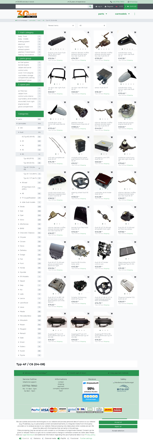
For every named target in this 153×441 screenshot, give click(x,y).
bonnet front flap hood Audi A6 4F (79, 228)
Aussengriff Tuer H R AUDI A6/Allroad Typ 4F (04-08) (56, 335)
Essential (25, 438)
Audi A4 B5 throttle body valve (78, 263)
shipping (61, 384)
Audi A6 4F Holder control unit (101, 263)
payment (61, 386)
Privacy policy (90, 435)
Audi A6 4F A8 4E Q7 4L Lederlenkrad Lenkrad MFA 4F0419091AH (103, 299)
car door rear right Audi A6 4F (56, 88)
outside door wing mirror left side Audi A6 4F (56, 124)
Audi (38, 20)
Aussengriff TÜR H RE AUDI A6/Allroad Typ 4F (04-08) (103, 335)
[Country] (116, 6)
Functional (74, 438)
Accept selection (118, 431)
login (61, 391)
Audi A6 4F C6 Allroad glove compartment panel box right (56, 264)
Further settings (86, 438)
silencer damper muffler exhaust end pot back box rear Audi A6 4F (80, 54)
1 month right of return (77, 373)
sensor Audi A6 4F (101, 88)
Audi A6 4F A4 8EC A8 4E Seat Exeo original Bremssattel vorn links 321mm (56, 300)
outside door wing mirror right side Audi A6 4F (126, 54)
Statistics (37, 438)
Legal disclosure (28, 435)
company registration (61, 388)
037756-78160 (29, 385)
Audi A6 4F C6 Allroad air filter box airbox (126, 228)
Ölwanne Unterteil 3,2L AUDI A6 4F (126, 298)
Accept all (118, 422)
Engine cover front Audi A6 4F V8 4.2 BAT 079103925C (56, 54)
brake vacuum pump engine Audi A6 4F (125, 123)
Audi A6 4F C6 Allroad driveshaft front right (103, 228)
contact (61, 382)
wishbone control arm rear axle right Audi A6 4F (126, 159)
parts (101, 14)
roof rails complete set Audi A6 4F (56, 158)
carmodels (121, 14)
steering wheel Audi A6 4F (79, 193)
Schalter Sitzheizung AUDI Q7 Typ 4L (78, 298)
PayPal (63, 438)
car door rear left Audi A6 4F (79, 88)
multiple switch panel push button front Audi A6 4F (79, 159)
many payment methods (119, 373)
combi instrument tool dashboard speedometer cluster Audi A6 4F (57, 194)
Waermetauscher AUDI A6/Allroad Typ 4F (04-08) (126, 264)
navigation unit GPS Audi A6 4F (102, 158)
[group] (57, 40)
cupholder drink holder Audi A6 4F (103, 193)
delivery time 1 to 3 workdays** (36, 373)
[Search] (90, 6)
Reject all (118, 426)
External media (50, 438)
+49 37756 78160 (118, 2)
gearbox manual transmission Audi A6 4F (80, 123)
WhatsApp (133, 2)
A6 (43, 20)
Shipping (59, 60)
